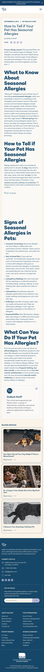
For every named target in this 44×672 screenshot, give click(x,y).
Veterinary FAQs (28, 624)
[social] (11, 42)
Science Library (28, 635)
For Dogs (5, 637)
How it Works (27, 616)
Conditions (26, 643)
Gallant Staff (14, 396)
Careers (4, 624)
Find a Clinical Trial (8, 640)
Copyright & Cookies (32, 668)
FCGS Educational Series (31, 637)
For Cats (5, 635)
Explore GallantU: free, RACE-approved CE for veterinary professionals (21, 3)
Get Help (8, 575)
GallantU (26, 645)
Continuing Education (30, 626)
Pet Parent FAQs (7, 643)
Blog (3, 645)
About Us (5, 616)
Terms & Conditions (11, 668)
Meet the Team (7, 619)
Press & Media (6, 621)
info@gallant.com (11, 571)
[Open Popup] (36, 600)
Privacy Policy (22, 668)
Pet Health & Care (29, 21)
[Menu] (40, 9)
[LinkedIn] (36, 389)
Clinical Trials (27, 621)
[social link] (3, 580)
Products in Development (31, 619)
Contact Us (6, 626)
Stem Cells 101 (27, 640)
